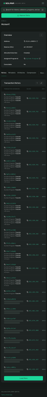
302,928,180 (33, 196)
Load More (24, 378)
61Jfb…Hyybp (11, 338)
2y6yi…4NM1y (11, 367)
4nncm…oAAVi (11, 108)
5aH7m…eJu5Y (11, 134)
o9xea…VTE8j (11, 94)
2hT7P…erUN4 (11, 230)
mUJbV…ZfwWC (11, 291)
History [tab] (3, 73)
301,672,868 (33, 330)
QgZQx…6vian (11, 328)
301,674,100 (33, 320)
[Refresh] (41, 83)
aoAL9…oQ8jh (11, 161)
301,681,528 (33, 311)
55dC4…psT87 (11, 318)
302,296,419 (33, 255)
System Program (32, 58)
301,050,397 (33, 359)
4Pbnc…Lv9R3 (11, 309)
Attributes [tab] (21, 73)
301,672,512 (33, 340)
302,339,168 (33, 244)
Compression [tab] (31, 73)
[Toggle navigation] (43, 3)
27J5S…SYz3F (11, 147)
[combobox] (23, 10)
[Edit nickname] (37, 41)
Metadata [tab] (11, 73)
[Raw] (41, 35)
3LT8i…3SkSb (11, 195)
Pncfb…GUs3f (11, 348)
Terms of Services (6, 395)
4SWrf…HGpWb (11, 251)
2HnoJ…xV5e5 (11, 278)
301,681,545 (33, 301)
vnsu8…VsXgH (11, 121)
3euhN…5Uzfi (11, 217)
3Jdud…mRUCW (11, 299)
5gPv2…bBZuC (11, 174)
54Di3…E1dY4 (11, 203)
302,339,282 (33, 207)
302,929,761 (33, 138)
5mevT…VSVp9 (11, 264)
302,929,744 (33, 188)
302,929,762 (33, 98)
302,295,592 (33, 281)
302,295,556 (33, 292)
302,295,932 (33, 268)
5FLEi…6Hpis (11, 243)
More (42, 73)
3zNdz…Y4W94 (11, 187)
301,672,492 (33, 350)
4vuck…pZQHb (11, 357)
